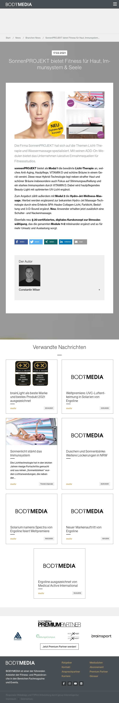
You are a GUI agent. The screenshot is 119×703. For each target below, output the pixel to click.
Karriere (66, 676)
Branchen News (33, 37)
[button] (21, 241)
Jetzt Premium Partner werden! (59, 646)
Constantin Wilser (29, 289)
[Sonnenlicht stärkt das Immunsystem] (31, 431)
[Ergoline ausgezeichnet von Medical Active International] (59, 562)
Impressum (11, 699)
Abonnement (97, 667)
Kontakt (66, 667)
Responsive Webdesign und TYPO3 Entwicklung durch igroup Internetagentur (42, 695)
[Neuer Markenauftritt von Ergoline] (87, 507)
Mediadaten (96, 662)
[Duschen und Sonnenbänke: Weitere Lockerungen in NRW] (87, 431)
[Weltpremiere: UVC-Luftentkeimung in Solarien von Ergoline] (87, 373)
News (18, 37)
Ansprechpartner (71, 671)
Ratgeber (67, 662)
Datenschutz (27, 699)
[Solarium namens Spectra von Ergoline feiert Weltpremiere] (31, 507)
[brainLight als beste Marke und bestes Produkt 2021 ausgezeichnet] (31, 373)
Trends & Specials (46, 484)
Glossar (94, 676)
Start (8, 37)
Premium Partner (99, 671)
